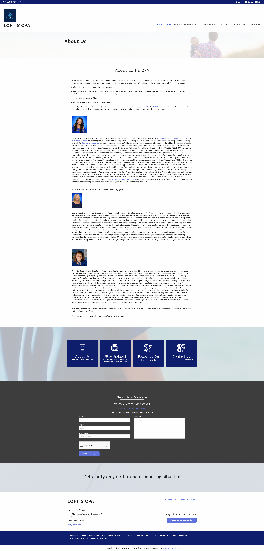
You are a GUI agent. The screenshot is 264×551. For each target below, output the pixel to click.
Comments (137, 416)
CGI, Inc (185, 150)
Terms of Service (172, 548)
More (254, 24)
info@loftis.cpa (142, 408)
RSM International (80, 140)
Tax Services (142, 535)
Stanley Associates (90, 143)
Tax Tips (75, 538)
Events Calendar (99, 538)
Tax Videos (208, 24)
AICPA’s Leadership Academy (123, 179)
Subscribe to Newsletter (181, 520)
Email (250, 2)
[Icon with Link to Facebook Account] (256, 2)
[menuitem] (163, 24)
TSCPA (155, 107)
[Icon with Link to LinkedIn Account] (260, 2)
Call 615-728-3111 (13, 2)
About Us (163, 24)
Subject (81, 425)
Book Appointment (186, 24)
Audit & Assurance (160, 535)
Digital (223, 24)
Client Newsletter (180, 535)
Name (81, 416)
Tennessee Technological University (172, 138)
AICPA (147, 107)
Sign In (239, 2)
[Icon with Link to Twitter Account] (258, 2)
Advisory (239, 24)
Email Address (83, 433)
